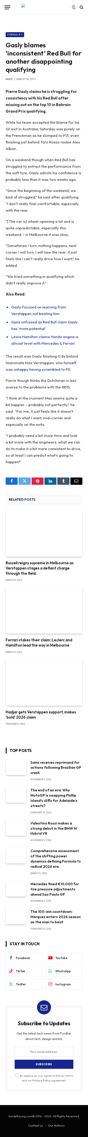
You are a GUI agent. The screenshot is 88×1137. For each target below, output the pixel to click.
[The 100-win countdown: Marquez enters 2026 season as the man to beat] (16, 916)
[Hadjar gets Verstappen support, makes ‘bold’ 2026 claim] (44, 683)
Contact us (35, 1125)
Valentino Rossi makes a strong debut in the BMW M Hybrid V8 (53, 828)
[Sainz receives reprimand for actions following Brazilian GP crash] (16, 767)
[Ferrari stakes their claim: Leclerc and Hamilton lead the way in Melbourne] (44, 611)
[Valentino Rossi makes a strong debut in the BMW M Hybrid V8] (16, 828)
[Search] (81, 7)
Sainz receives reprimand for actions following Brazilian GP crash (55, 767)
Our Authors (56, 1125)
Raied (9, 79)
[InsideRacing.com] (44, 7)
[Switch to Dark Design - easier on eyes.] (74, 7)
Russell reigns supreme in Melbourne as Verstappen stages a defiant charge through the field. (40, 568)
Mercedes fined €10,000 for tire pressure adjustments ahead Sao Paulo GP (54, 889)
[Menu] (7, 7)
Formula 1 (14, 34)
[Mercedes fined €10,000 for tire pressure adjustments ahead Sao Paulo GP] (16, 889)
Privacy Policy (41, 1080)
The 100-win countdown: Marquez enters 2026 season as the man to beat (55, 916)
